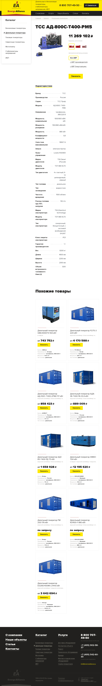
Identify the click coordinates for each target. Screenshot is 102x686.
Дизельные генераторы (43, 646)
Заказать (75, 76)
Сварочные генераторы (43, 652)
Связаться (91, 5)
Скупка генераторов (65, 664)
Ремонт (60, 649)
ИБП (36, 664)
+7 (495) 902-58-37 (89, 646)
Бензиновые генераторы (44, 643)
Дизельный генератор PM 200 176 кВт (51, 522)
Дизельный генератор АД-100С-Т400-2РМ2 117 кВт (51, 396)
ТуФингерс (84, 679)
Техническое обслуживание (68, 652)
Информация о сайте (87, 681)
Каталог (10, 20)
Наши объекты (63, 13)
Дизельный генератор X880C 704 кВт (83, 459)
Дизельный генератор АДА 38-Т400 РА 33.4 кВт (83, 396)
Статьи (75, 13)
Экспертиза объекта (65, 646)
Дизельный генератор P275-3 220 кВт (83, 333)
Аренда (60, 655)
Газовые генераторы (42, 649)
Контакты (85, 13)
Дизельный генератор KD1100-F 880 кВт (83, 522)
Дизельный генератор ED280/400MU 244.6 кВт (51, 585)
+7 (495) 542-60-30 (89, 656)
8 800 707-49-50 (69, 5)
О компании (39, 13)
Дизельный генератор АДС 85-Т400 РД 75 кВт (51, 459)
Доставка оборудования (66, 643)
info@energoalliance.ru (88, 664)
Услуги (51, 13)
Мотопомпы (39, 655)
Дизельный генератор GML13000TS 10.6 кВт (47, 333)
